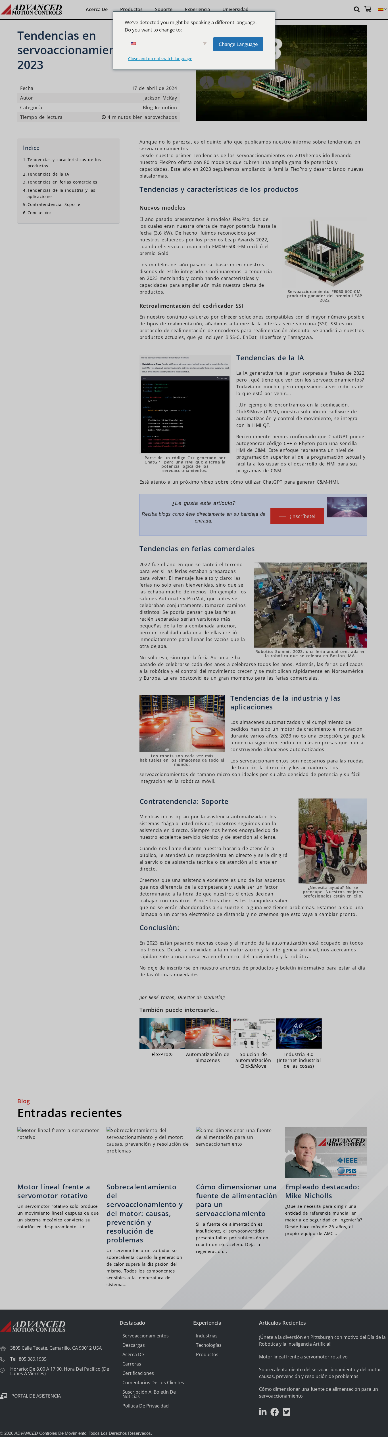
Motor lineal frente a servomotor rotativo (53, 1191)
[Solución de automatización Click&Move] (253, 1044)
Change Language (238, 44)
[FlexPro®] (162, 1038)
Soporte (163, 9)
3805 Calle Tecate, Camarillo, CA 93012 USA (56, 1348)
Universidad (235, 9)
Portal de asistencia (36, 1396)
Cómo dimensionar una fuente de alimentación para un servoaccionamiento (236, 1200)
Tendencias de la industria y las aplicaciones (61, 193)
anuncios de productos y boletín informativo (272, 968)
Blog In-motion (160, 107)
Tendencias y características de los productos (64, 163)
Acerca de (97, 9)
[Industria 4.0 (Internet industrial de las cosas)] (299, 1044)
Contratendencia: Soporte (54, 204)
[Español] (381, 9)
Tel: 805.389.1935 (28, 1359)
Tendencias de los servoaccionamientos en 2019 (249, 155)
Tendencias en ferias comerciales (62, 182)
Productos (131, 9)
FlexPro (167, 162)
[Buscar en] (357, 8)
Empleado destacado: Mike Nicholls (322, 1191)
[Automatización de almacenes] (207, 1041)
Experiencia (197, 9)
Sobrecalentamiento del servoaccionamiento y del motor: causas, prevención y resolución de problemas (145, 1213)
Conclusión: (39, 212)
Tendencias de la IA (48, 174)
